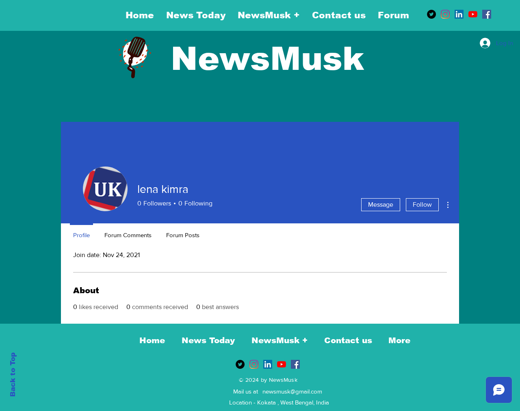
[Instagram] (445, 14)
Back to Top (13, 375)
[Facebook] (486, 14)
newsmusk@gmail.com (292, 391)
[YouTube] (472, 14)
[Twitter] (431, 14)
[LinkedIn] (459, 14)
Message (380, 204)
